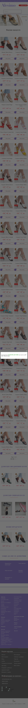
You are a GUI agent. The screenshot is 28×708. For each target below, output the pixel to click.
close (26, 351)
